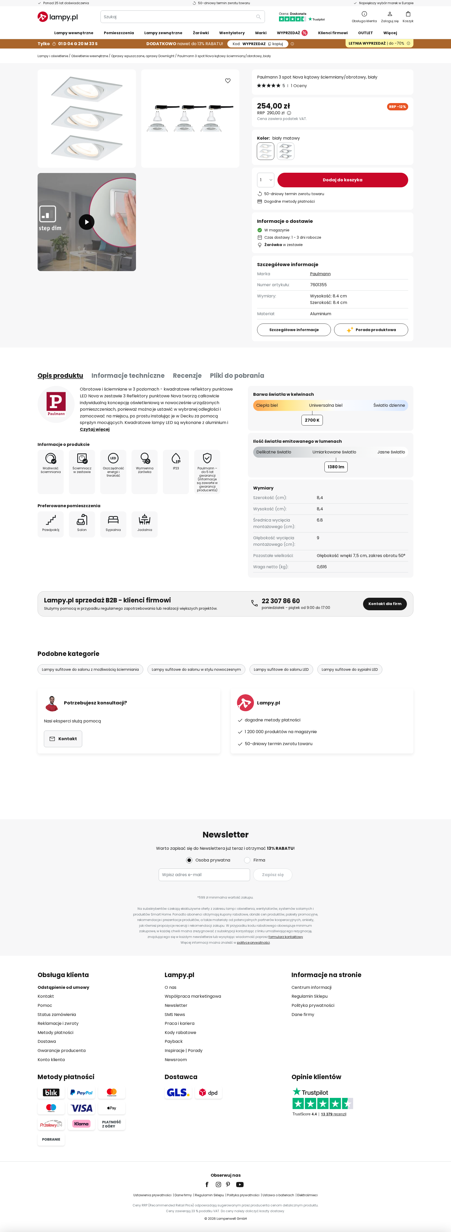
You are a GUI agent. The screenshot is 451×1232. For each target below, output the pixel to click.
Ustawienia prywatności (152, 1195)
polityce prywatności (253, 942)
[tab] (60, 376)
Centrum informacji (311, 987)
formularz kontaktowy (286, 937)
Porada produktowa (376, 329)
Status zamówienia (57, 1015)
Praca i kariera (179, 1023)
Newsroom (176, 1060)
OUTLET (365, 32)
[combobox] (183, 17)
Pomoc (45, 1005)
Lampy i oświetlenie (53, 56)
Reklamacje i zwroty (58, 1023)
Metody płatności (55, 1033)
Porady (195, 1051)
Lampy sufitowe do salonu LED (281, 669)
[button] (87, 222)
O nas (170, 987)
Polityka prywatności (313, 1005)
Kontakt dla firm (385, 603)
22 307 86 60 (281, 601)
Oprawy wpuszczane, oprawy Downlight (142, 56)
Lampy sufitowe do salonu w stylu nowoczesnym (196, 669)
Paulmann (320, 274)
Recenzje (187, 375)
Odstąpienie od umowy (63, 987)
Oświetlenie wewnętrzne (89, 56)
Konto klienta (51, 1060)
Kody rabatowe (180, 1033)
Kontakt (46, 996)
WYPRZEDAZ (258, 43)
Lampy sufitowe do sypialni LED (350, 669)
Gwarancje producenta (62, 1051)
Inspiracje (175, 1051)
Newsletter (176, 1005)
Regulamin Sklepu (310, 996)
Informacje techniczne (128, 375)
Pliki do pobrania (237, 375)
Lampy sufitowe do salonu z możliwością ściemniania (90, 669)
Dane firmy (303, 1015)
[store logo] (58, 16)
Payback (174, 1041)
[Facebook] (210, 1184)
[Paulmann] (56, 404)
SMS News (175, 1015)
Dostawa (47, 1041)
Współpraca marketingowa (193, 996)
